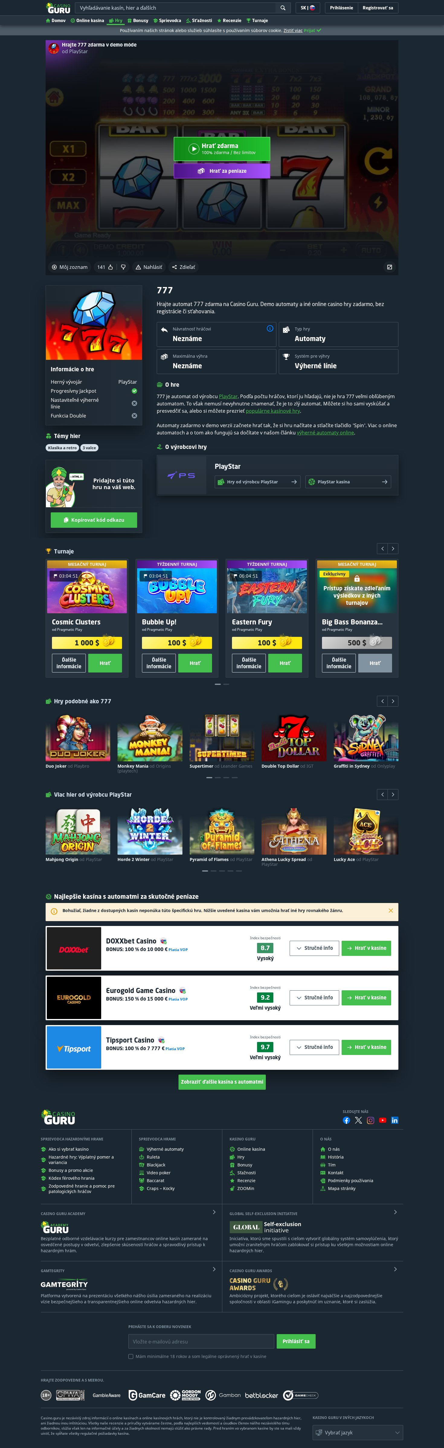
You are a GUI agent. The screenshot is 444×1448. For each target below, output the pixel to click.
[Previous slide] (382, 548)
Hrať (105, 663)
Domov (59, 20)
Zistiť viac (293, 30)
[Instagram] (370, 1120)
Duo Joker (67, 766)
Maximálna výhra (190, 356)
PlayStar (228, 396)
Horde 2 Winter (145, 859)
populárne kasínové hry (273, 411)
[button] (183, 267)
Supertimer (221, 766)
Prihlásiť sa (296, 1341)
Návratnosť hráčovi (192, 329)
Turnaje (260, 20)
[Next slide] (393, 548)
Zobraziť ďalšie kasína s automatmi (222, 1082)
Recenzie (232, 20)
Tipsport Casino (131, 1040)
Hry (118, 20)
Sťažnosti (202, 20)
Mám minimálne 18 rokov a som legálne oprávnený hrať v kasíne (201, 1356)
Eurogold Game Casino (141, 990)
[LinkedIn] (394, 1120)
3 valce (89, 447)
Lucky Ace (356, 859)
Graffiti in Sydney (364, 766)
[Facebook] (346, 1120)
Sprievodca (170, 20)
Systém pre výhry (312, 356)
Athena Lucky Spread (287, 862)
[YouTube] (382, 1120)
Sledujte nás (355, 1111)
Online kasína (90, 20)
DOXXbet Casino (132, 941)
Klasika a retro (62, 447)
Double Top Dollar (288, 766)
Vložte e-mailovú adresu (155, 1337)
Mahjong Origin (74, 859)
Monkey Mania (144, 768)
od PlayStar (75, 51)
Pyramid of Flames (221, 859)
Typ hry (302, 329)
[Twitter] (358, 1120)
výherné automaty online (325, 432)
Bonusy (140, 20)
